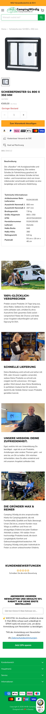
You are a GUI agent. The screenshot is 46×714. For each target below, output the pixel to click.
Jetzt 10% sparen (23, 645)
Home (3, 29)
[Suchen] (41, 17)
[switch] (40, 710)
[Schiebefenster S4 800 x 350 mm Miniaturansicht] (5, 82)
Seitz (6, 99)
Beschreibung (10, 161)
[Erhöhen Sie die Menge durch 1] (23, 115)
